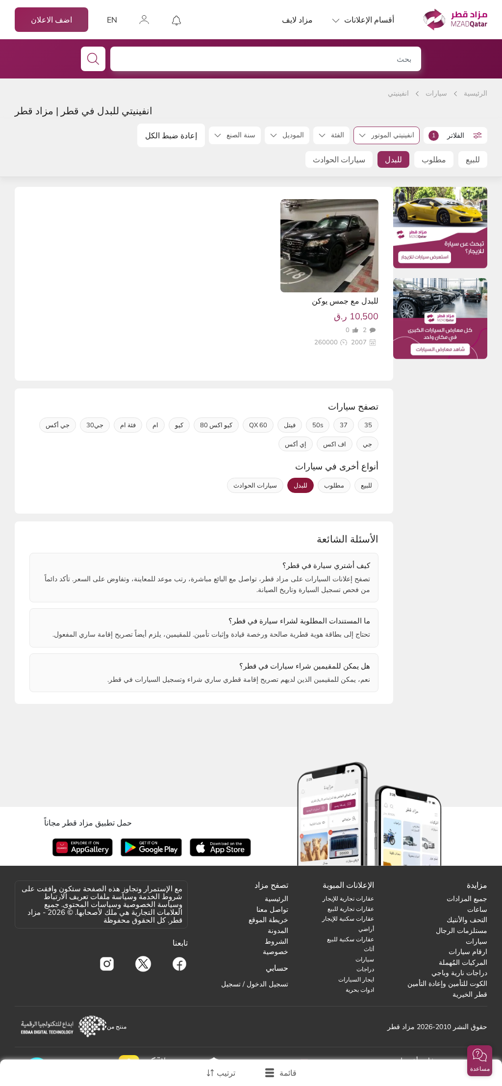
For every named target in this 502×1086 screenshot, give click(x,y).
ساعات (477, 909)
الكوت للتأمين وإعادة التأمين (447, 983)
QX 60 (258, 425)
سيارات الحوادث (339, 159)
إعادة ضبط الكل (171, 135)
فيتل (290, 425)
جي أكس (58, 425)
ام (155, 425)
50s (317, 425)
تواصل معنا (272, 909)
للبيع (473, 159)
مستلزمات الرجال (461, 930)
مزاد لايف (297, 20)
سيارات (436, 93)
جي (367, 444)
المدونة (278, 930)
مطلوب (434, 159)
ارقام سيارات (468, 951)
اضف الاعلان (51, 20)
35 (368, 425)
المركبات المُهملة (463, 962)
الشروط (276, 941)
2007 (359, 342)
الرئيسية (475, 93)
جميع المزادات (467, 898)
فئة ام (128, 425)
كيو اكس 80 (216, 425)
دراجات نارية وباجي (459, 972)
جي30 (94, 425)
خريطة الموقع (268, 919)
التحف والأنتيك (467, 919)
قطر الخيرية (469, 994)
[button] (479, 1060)
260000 (326, 342)
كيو (179, 425)
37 (344, 425)
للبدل (393, 159)
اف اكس (334, 444)
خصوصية (275, 951)
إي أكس (295, 444)
